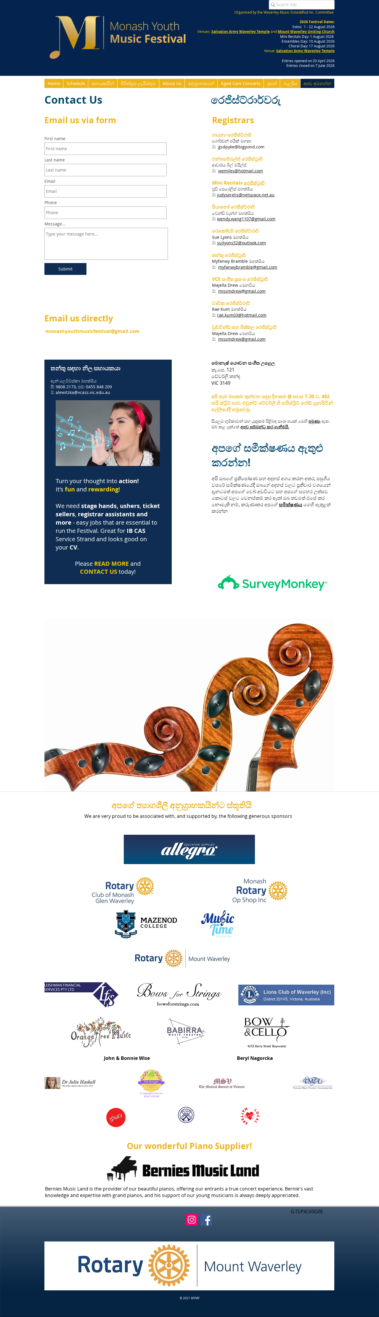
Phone (50, 203)
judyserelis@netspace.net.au (245, 195)
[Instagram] (191, 1219)
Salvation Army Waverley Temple (240, 31)
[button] (189, 1265)
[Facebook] (206, 1219)
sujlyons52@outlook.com (241, 243)
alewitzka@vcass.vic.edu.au (83, 392)
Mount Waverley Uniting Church (306, 31)
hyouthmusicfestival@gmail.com (101, 331)
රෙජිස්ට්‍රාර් (254, 183)
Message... (54, 224)
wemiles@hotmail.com (240, 171)
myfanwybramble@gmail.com (247, 267)
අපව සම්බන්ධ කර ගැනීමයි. (264, 427)
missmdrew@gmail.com (242, 291)
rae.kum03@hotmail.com (241, 315)
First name (54, 139)
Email (49, 181)
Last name (54, 160)
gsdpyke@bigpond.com (241, 147)
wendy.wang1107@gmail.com (246, 219)
